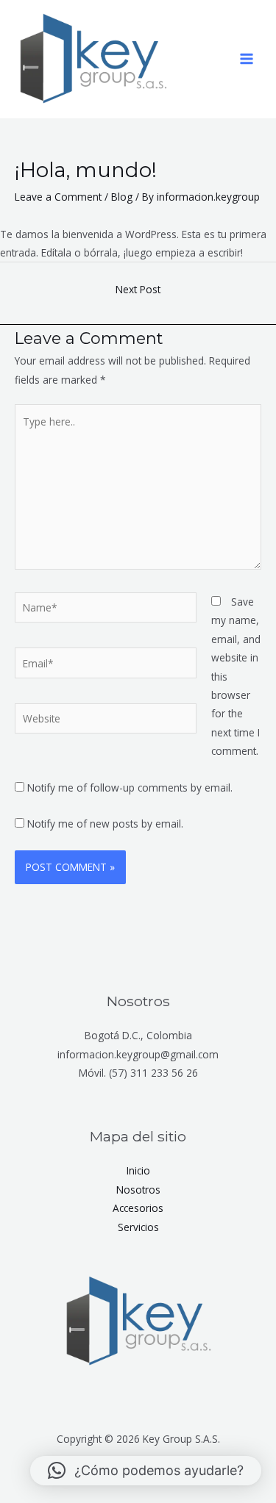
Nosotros (138, 1190)
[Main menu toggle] (247, 59)
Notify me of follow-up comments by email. (130, 787)
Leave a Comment (58, 197)
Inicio (138, 1170)
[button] (145, 1470)
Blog (121, 197)
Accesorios (138, 1208)
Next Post (138, 289)
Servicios (138, 1227)
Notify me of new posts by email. (105, 824)
